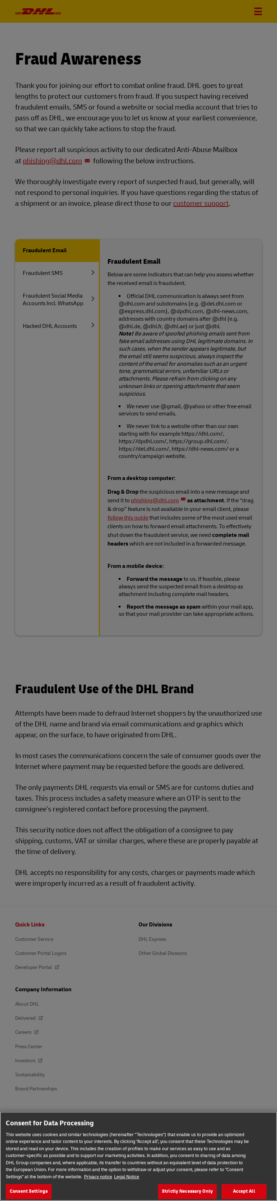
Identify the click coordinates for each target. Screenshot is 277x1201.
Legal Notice (126, 1177)
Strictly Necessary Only (187, 1191)
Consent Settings (29, 1191)
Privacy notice (98, 1177)
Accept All (244, 1191)
